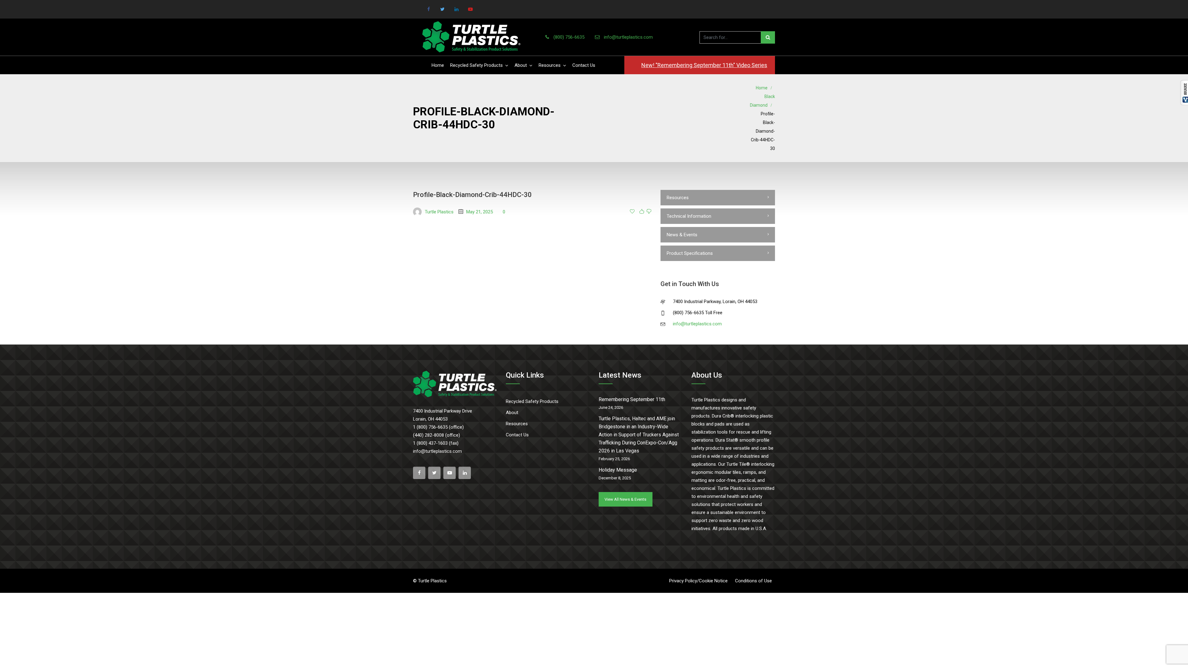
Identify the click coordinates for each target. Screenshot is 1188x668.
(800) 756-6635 (568, 37)
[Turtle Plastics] (471, 37)
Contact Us (583, 65)
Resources (550, 65)
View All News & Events (625, 499)
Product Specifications (690, 253)
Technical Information (689, 216)
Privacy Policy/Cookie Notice (698, 581)
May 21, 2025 (479, 212)
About (520, 65)
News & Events (682, 235)
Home (438, 65)
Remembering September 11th (632, 399)
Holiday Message (618, 470)
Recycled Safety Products (476, 65)
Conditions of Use (753, 581)
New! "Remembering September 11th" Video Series (704, 65)
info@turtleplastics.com (628, 37)
